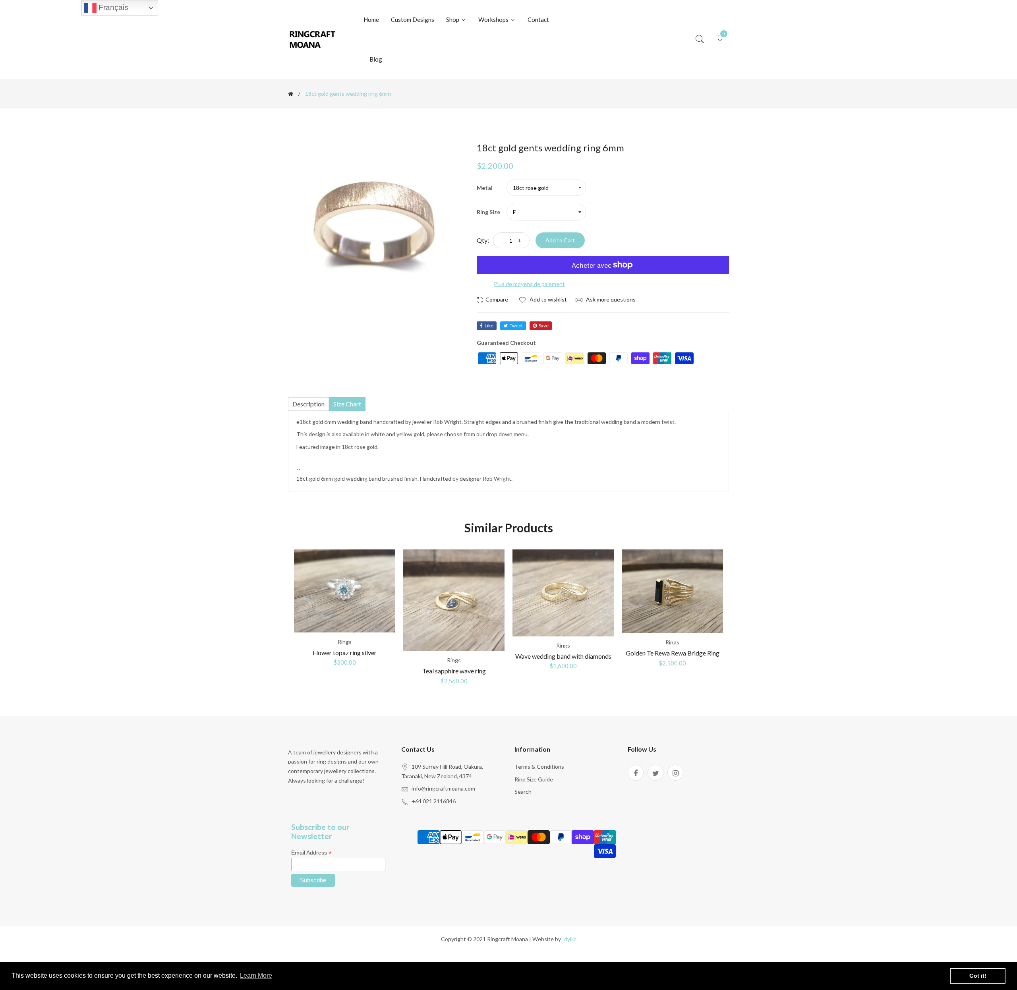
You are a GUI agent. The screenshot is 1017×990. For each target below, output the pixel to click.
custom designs (412, 19)
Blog (375, 59)
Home (371, 19)
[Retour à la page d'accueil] (290, 94)
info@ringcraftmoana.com (443, 788)
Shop (453, 19)
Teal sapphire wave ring (454, 671)
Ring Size (488, 212)
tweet (516, 326)
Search (523, 791)
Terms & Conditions (539, 766)
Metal (485, 187)
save (544, 326)
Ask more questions (610, 299)
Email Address (311, 853)
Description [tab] (308, 404)
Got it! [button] (977, 976)
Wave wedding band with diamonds (563, 656)
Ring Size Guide (533, 779)
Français (112, 7)
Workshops (494, 19)
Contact (538, 19)
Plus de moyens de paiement (529, 283)
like (489, 326)
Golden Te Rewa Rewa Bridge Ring (672, 653)
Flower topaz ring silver (345, 652)
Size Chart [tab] (347, 404)
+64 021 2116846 (434, 801)
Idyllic (569, 939)
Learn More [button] (256, 975)
